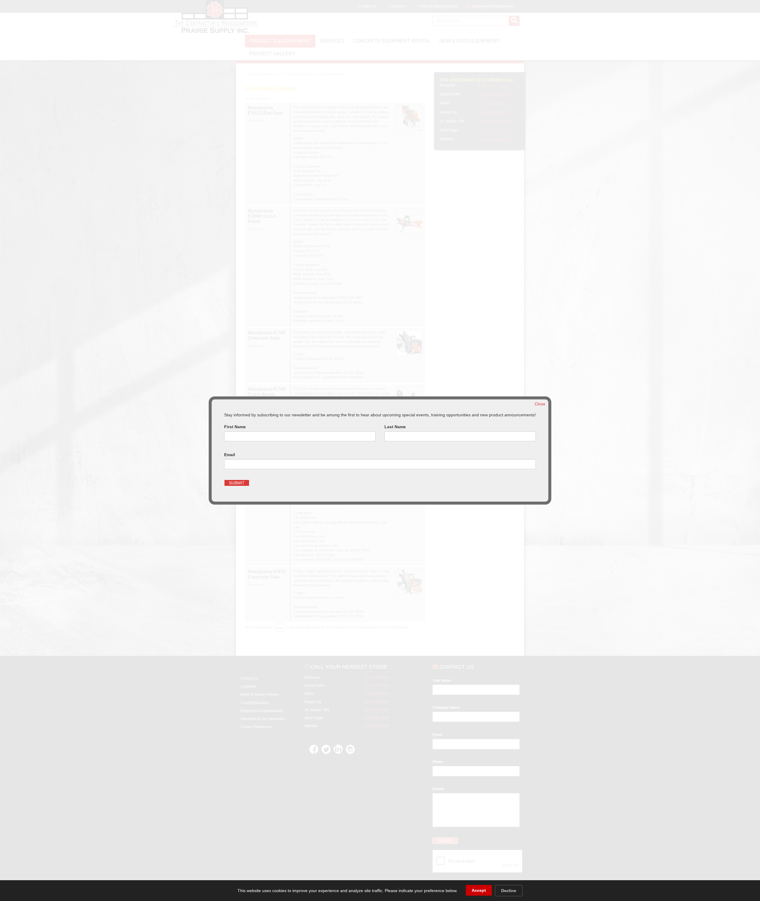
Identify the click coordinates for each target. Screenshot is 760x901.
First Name (235, 426)
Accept (479, 890)
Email (229, 454)
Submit (237, 483)
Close (540, 403)
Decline (508, 890)
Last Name (395, 426)
